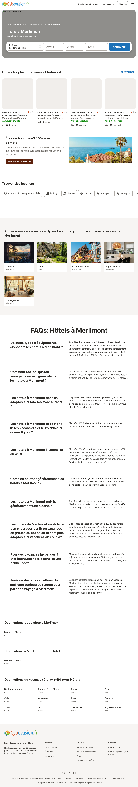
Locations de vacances (16, 24)
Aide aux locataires (85, 747)
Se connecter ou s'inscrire (19, 161)
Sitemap (60, 782)
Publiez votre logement (88, 4)
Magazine (49, 756)
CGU (107, 778)
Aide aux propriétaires (86, 751)
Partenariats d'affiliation (87, 760)
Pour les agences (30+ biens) (118, 752)
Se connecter (108, 4)
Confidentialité (118, 778)
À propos (49, 751)
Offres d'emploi (51, 747)
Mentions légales (95, 778)
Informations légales (75, 782)
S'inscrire (123, 4)
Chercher (119, 46)
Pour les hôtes (114, 747)
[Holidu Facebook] (74, 772)
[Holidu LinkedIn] (69, 772)
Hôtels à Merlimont (53, 24)
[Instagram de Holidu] (63, 772)
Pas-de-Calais (36, 24)
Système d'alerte (94, 782)
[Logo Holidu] (15, 4)
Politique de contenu (45, 782)
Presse (80, 756)
